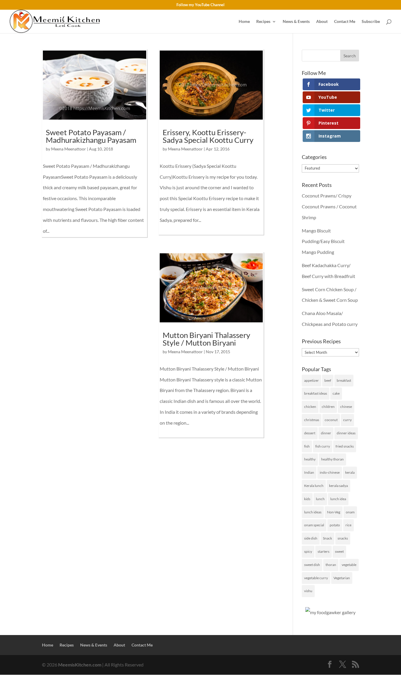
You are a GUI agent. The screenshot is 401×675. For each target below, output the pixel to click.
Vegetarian (341, 578)
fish (307, 446)
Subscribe (371, 21)
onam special (314, 525)
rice (348, 525)
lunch (320, 499)
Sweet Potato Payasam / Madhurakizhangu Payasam (91, 136)
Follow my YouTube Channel (200, 5)
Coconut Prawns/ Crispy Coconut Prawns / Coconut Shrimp (329, 206)
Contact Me (344, 21)
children (328, 406)
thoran (331, 564)
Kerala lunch (314, 485)
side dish (310, 538)
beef (327, 380)
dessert (309, 433)
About (322, 21)
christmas (311, 420)
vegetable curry (316, 578)
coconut (331, 420)
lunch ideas (312, 512)
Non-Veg (333, 512)
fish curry (322, 446)
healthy (310, 459)
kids (307, 499)
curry (347, 420)
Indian (309, 472)
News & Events (296, 21)
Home (244, 21)
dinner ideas (346, 433)
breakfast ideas (315, 393)
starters (323, 551)
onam (350, 512)
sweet (339, 551)
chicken (310, 406)
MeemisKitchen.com (79, 664)
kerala (350, 472)
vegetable (349, 564)
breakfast (344, 380)
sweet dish (312, 564)
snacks (343, 538)
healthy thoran (332, 459)
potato (335, 525)
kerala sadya (338, 485)
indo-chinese (330, 472)
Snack (327, 538)
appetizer (311, 380)
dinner (326, 433)
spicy (308, 551)
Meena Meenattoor (68, 148)
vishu (308, 591)
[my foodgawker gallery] (330, 612)
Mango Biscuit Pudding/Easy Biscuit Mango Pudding (323, 241)
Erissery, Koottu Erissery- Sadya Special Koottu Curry (208, 136)
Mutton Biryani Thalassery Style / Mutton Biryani (206, 338)
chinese (346, 406)
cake (336, 393)
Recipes (263, 21)
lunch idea (338, 499)
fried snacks (345, 446)
